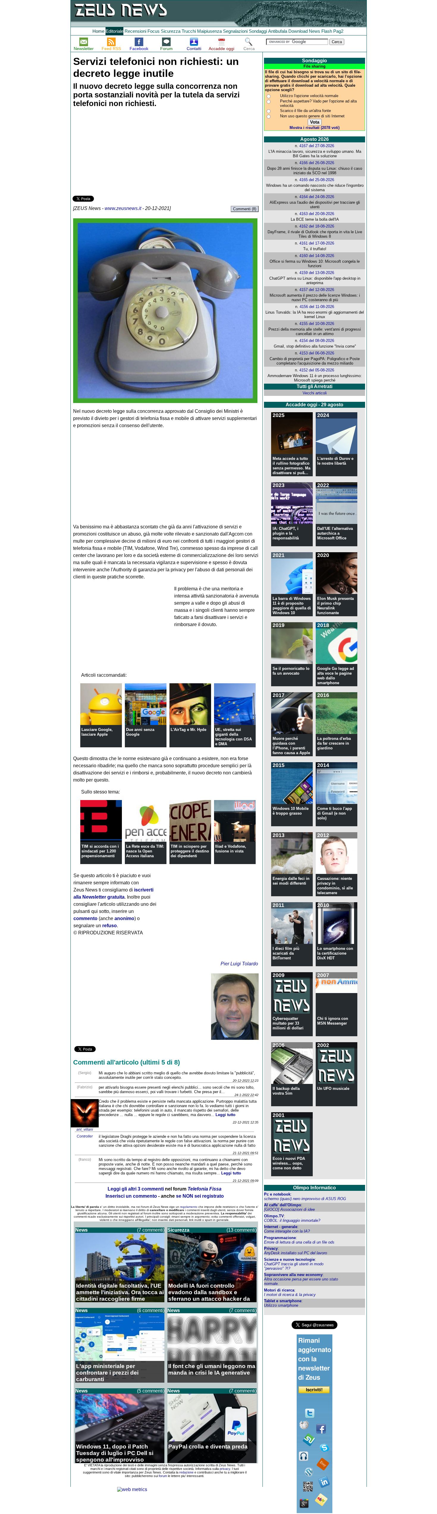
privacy (225, 1469)
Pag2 (338, 31)
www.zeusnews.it (123, 208)
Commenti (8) (244, 209)
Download (298, 31)
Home (98, 31)
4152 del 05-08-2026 (316, 370)
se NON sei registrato (200, 1196)
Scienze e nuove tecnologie (289, 1259)
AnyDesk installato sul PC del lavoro (295, 1253)
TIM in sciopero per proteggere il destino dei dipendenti (190, 851)
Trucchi (189, 31)
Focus (153, 31)
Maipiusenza (209, 31)
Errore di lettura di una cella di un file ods (299, 1242)
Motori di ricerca (279, 1290)
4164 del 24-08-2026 (316, 196)
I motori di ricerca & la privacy (290, 1294)
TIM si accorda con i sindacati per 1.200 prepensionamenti (100, 851)
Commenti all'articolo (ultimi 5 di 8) (126, 1062)
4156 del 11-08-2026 (317, 306)
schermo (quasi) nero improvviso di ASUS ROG (305, 1198)
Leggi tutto (225, 1114)
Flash (326, 31)
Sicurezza (170, 31)
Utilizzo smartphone (281, 1305)
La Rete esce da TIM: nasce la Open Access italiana (145, 851)
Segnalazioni (235, 31)
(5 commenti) (150, 1390)
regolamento (188, 1206)
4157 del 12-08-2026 (316, 289)
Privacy (271, 1248)
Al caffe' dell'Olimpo (282, 1205)
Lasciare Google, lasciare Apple (97, 732)
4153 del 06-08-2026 (316, 353)
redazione (186, 1472)
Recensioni (135, 31)
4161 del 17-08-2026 (316, 243)
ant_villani (84, 1129)
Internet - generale (280, 1226)
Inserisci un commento (131, 1196)
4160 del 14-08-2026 (316, 255)
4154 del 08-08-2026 (316, 340)
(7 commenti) (150, 1230)
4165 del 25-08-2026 (316, 180)
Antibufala (277, 31)
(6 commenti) (150, 1310)
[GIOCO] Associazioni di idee (289, 1209)
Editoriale (114, 31)
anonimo (124, 918)
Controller (85, 1136)
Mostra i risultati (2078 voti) (314, 127)
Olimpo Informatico (314, 1187)
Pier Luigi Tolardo (239, 963)
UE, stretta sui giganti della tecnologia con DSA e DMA (233, 736)
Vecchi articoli (315, 393)
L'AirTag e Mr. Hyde (188, 729)
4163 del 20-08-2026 (316, 213)
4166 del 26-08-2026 (316, 163)
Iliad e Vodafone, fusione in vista (230, 848)
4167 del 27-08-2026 (316, 146)
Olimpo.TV (274, 1216)
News (314, 31)
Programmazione (280, 1238)
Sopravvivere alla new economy (293, 1274)
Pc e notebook (277, 1194)
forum (163, 1476)
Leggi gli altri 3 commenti (136, 1188)
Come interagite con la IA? (287, 1231)
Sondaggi (258, 31)
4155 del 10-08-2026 (316, 323)
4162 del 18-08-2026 (316, 226)
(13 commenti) (242, 1230)
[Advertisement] (117, 152)
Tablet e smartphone (282, 1301)
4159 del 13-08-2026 (316, 272)
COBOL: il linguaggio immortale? (292, 1220)
